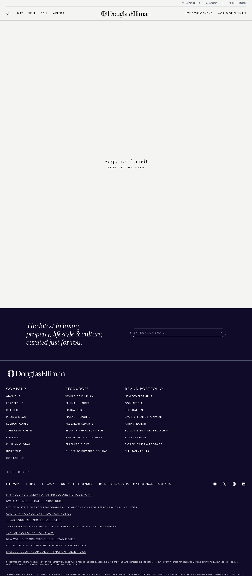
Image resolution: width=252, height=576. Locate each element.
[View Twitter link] (225, 484)
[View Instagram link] (234, 484)
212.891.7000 (51, 574)
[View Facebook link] (215, 484)
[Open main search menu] (9, 13)
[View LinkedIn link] (244, 484)
